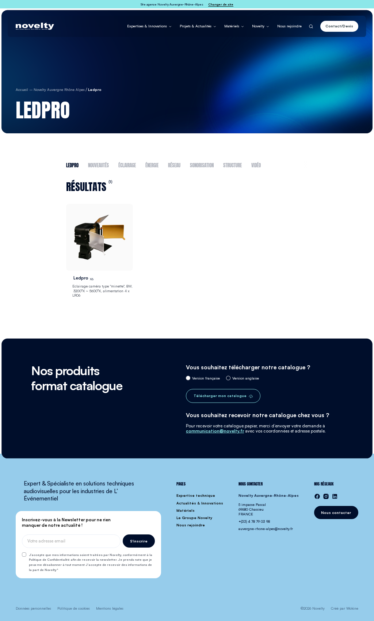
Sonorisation (202, 165)
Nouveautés (98, 165)
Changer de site (220, 4)
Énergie (152, 165)
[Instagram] (326, 496)
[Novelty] (35, 26)
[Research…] (311, 26)
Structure (232, 165)
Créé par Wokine (344, 608)
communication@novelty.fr (215, 431)
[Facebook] (317, 496)
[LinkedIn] (335, 496)
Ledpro (72, 165)
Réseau (174, 165)
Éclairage (127, 165)
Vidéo (256, 165)
